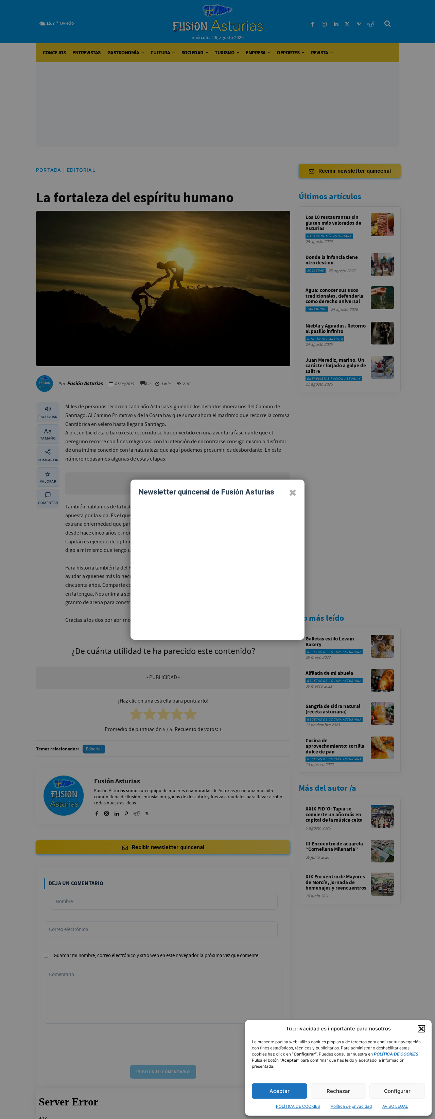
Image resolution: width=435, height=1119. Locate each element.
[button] (421, 1028)
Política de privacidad (351, 1106)
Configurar (397, 1091)
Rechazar (338, 1091)
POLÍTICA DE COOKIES (298, 1106)
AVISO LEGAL (395, 1106)
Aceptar (279, 1091)
